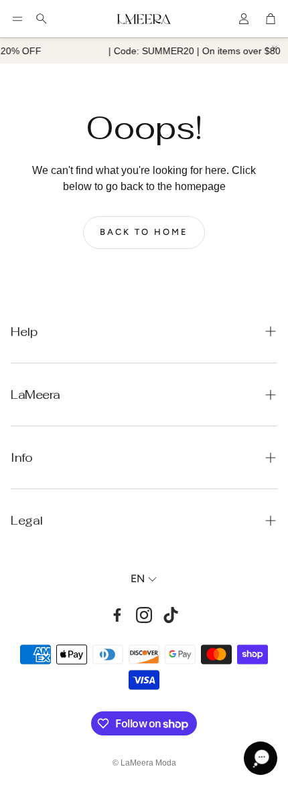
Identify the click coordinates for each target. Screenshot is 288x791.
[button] (17, 18)
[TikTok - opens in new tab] (171, 615)
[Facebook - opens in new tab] (117, 615)
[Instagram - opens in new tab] (144, 615)
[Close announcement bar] (275, 48)
